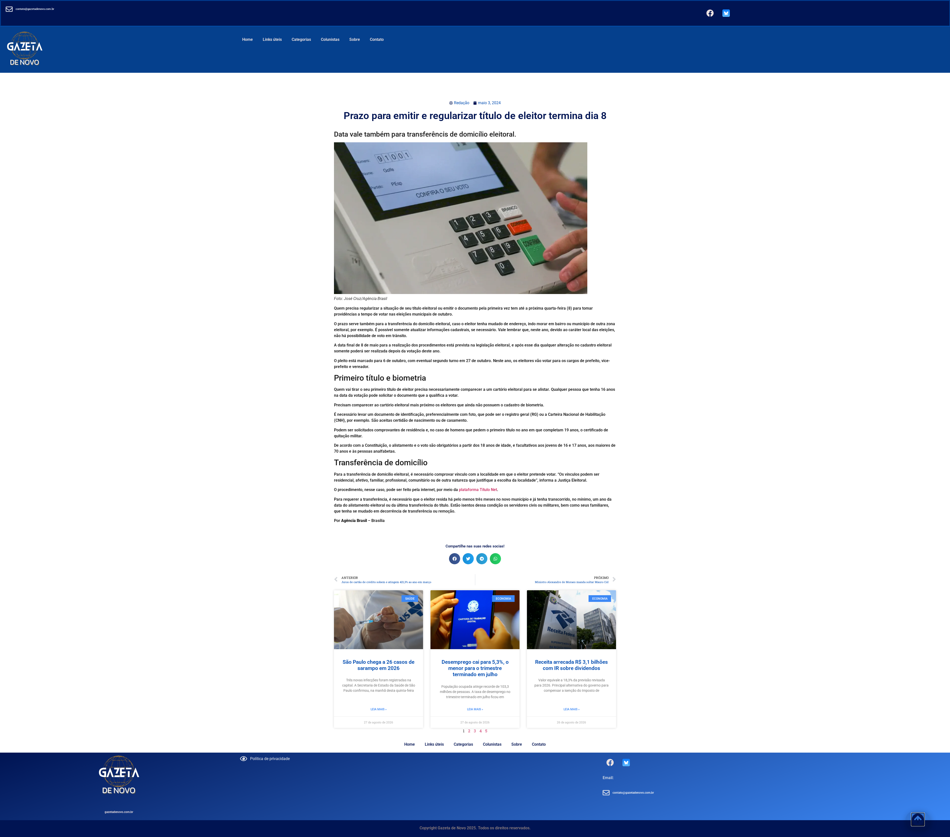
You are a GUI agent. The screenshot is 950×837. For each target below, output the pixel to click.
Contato (377, 39)
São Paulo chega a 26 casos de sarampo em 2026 (378, 665)
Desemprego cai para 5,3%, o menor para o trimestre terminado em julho (475, 668)
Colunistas (330, 39)
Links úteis (272, 39)
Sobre (354, 39)
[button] (454, 558)
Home (247, 39)
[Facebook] (710, 13)
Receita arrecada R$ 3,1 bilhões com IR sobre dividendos (571, 665)
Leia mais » (379, 709)
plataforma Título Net (478, 489)
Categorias (301, 39)
